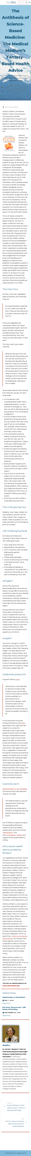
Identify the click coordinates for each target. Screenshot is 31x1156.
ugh (17, 679)
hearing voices (16, 91)
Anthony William (15, 89)
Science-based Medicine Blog (19, 88)
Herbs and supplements (20, 86)
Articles (9, 75)
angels (7, 89)
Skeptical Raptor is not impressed (14, 789)
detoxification (8, 833)
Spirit (18, 93)
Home (4, 75)
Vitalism (19, 835)
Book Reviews (8, 86)
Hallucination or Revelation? (13, 997)
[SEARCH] (26, 2)
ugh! (22, 723)
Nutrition (7, 88)
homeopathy (11, 835)
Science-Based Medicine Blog (10, 985)
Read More (6, 1003)
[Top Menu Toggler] (29, 2)
